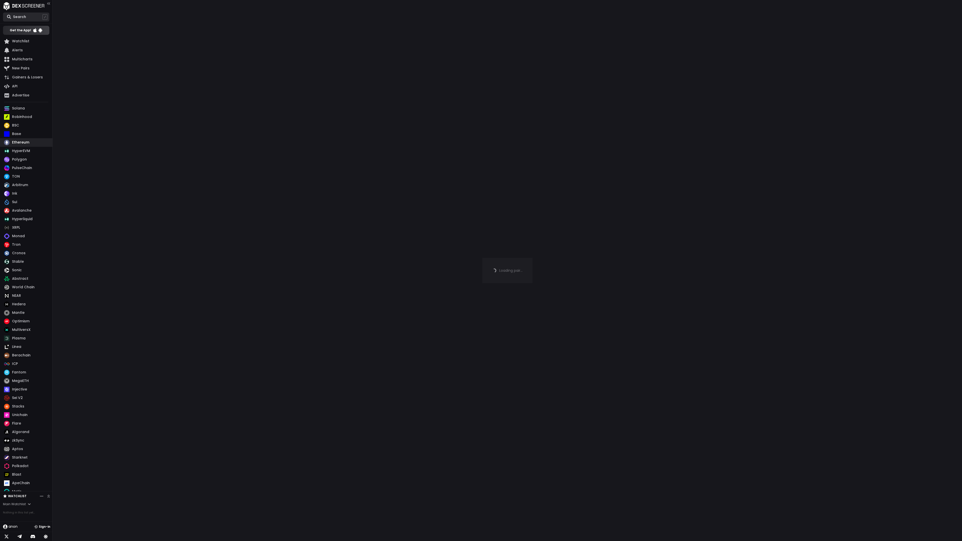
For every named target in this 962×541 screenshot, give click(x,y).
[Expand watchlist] (48, 496)
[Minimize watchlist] (41, 496)
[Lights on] (45, 536)
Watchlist (17, 496)
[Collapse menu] (48, 3)
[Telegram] (19, 536)
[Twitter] (6, 536)
